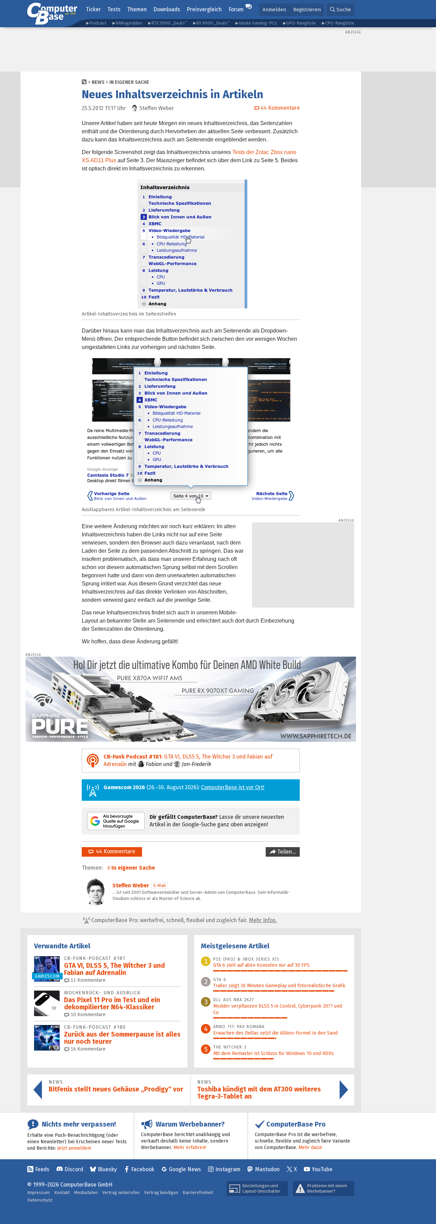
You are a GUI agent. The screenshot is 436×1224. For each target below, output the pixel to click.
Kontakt (62, 1192)
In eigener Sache (129, 82)
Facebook (142, 1169)
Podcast (97, 23)
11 (87, 980)
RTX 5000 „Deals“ (169, 23)
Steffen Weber (130, 885)
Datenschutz (39, 1200)
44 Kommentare (114, 851)
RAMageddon (128, 23)
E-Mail (159, 885)
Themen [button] (137, 9)
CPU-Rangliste (339, 23)
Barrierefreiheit (198, 1192)
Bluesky (107, 1169)
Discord (73, 1169)
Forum (236, 9)
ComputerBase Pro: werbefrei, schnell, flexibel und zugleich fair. (183, 920)
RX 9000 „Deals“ (212, 23)
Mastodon (267, 1169)
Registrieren (307, 9)
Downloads (166, 9)
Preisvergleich (204, 9)
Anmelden (274, 9)
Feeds (42, 1169)
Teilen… (286, 851)
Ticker (93, 9)
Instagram (227, 1169)
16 (87, 1049)
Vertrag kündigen (161, 1192)
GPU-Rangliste (301, 23)
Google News (185, 1169)
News (98, 82)
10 (87, 1015)
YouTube (322, 1169)
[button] (340, 9)
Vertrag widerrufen (121, 1192)
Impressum (38, 1192)
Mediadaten (86, 1192)
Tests (114, 9)
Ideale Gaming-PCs (257, 23)
